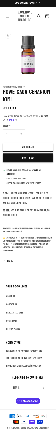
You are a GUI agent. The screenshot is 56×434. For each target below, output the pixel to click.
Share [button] (10, 261)
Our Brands (11, 320)
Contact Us (11, 304)
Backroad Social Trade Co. (23, 428)
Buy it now (28, 158)
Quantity (7, 126)
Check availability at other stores (24, 183)
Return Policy (13, 329)
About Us (10, 296)
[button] (7, 16)
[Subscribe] (42, 388)
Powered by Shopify (41, 428)
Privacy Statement (15, 312)
